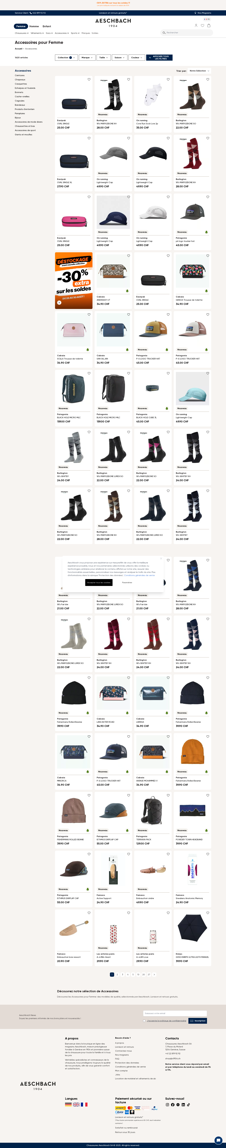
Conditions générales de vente (139, 575)
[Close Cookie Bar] (161, 558)
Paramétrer (127, 582)
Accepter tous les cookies (98, 582)
